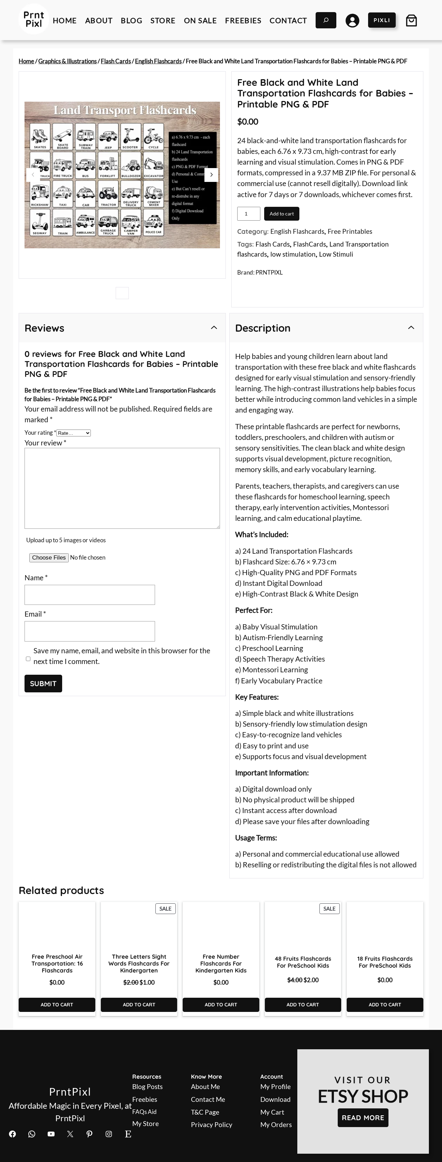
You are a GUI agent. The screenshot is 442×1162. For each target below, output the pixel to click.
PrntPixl (70, 1092)
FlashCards (309, 244)
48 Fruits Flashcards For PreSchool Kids (303, 962)
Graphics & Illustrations (67, 61)
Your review (45, 442)
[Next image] (211, 175)
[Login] (352, 20)
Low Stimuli (336, 254)
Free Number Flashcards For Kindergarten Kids (221, 963)
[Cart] (411, 20)
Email (35, 613)
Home (26, 61)
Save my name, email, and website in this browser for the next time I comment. (121, 655)
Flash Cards (116, 61)
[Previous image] (33, 175)
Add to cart (282, 213)
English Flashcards (158, 61)
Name (36, 577)
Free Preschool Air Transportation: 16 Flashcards (57, 963)
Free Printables (350, 231)
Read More (363, 1117)
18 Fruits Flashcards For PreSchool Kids (385, 962)
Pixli (382, 20)
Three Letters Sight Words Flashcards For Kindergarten (139, 963)
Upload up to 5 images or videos (66, 540)
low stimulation (293, 254)
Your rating (40, 432)
